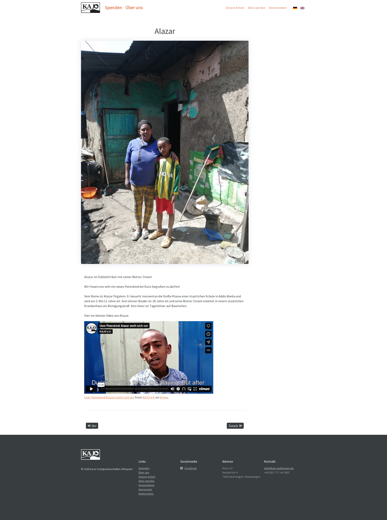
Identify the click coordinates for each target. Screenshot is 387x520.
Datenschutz (146, 493)
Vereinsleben (278, 8)
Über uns (134, 7)
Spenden (113, 7)
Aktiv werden (256, 8)
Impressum (145, 489)
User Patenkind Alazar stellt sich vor (109, 397)
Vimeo (164, 397)
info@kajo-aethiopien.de (279, 468)
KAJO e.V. (149, 397)
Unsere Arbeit (235, 8)
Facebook (190, 468)
